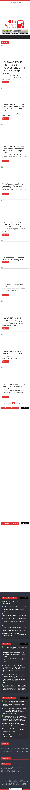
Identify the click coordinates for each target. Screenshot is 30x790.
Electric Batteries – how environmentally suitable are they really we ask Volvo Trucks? (14, 629)
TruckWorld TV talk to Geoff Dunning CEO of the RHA (13, 352)
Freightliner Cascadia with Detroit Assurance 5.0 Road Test (14, 654)
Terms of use (20, 780)
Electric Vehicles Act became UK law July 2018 (14, 615)
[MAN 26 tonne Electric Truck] (10, 601)
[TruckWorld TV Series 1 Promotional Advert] (15, 301)
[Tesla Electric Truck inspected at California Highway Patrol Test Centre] (14, 606)
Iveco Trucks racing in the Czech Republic (12, 286)
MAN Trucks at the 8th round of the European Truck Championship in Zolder (14, 224)
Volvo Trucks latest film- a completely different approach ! (14, 185)
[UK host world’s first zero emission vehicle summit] (14, 618)
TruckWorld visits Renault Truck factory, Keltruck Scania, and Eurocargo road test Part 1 (14, 670)
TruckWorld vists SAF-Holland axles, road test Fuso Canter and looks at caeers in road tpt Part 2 (14, 680)
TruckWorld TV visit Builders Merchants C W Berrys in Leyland (13, 387)
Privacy (14, 780)
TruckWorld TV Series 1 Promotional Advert (11, 319)
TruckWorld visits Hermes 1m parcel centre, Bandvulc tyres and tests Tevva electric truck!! (14, 688)
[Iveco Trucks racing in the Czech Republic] (15, 268)
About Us (10, 780)
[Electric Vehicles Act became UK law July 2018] (14, 614)
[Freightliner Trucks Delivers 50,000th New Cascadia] (14, 701)
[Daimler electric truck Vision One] (11, 729)
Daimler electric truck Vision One (13, 730)
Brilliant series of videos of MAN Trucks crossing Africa (13, 259)
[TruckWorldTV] (2, 37)
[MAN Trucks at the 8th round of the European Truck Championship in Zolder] (15, 200)
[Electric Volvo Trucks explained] (10, 633)
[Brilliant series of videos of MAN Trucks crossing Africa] (15, 241)
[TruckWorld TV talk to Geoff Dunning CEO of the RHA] (15, 334)
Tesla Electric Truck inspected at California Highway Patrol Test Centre (13, 610)
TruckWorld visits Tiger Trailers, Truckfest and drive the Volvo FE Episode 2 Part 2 (14, 67)
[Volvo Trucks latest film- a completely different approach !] (15, 167)
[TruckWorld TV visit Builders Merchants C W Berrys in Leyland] (15, 368)
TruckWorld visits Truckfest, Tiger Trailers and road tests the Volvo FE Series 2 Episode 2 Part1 (14, 107)
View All (25, 407)
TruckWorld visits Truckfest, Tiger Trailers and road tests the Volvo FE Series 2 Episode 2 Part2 (14, 149)
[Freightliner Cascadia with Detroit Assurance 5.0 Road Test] (15, 647)
